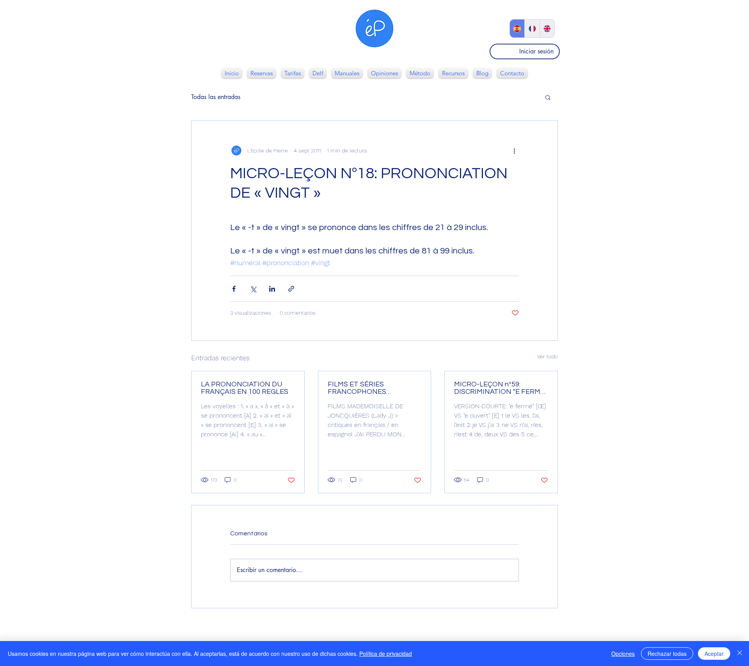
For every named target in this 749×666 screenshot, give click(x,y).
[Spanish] (517, 28)
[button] (548, 97)
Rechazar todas (667, 653)
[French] (531, 28)
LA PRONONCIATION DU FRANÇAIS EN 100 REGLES (244, 388)
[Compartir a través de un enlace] (291, 288)
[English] (547, 28)
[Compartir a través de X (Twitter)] (253, 288)
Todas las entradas (215, 97)
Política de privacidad (385, 653)
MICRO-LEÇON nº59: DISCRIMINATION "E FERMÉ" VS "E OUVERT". (500, 388)
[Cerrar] (739, 653)
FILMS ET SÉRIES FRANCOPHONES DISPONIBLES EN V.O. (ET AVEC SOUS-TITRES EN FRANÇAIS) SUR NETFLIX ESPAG (369, 388)
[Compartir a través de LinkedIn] (272, 288)
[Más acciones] (514, 150)
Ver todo (547, 356)
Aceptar (714, 653)
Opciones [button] (623, 653)
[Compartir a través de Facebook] (234, 288)
